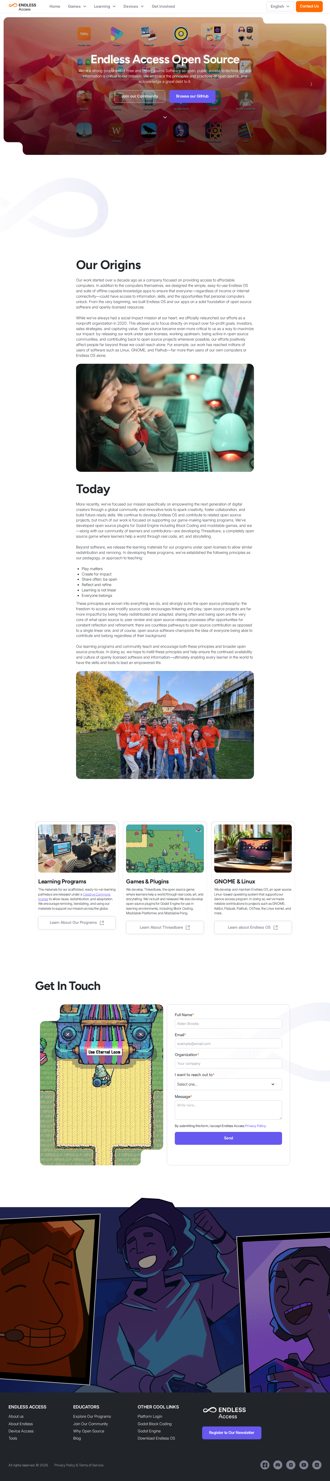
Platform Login (150, 1416)
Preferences (265, 1468)
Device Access (21, 1431)
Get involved (163, 6)
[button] (77, 6)
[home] (22, 7)
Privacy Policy (255, 1126)
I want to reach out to (194, 1074)
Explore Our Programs (92, 1416)
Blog (77, 1438)
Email (180, 1035)
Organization (187, 1054)
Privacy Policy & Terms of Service (78, 1465)
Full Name (184, 1015)
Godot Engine (149, 1431)
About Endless (21, 1424)
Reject (288, 1468)
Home (55, 6)
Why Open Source (88, 1431)
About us (16, 1416)
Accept (312, 1468)
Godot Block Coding (155, 1424)
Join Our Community (90, 1424)
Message (183, 1096)
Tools (13, 1438)
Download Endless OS (156, 1438)
